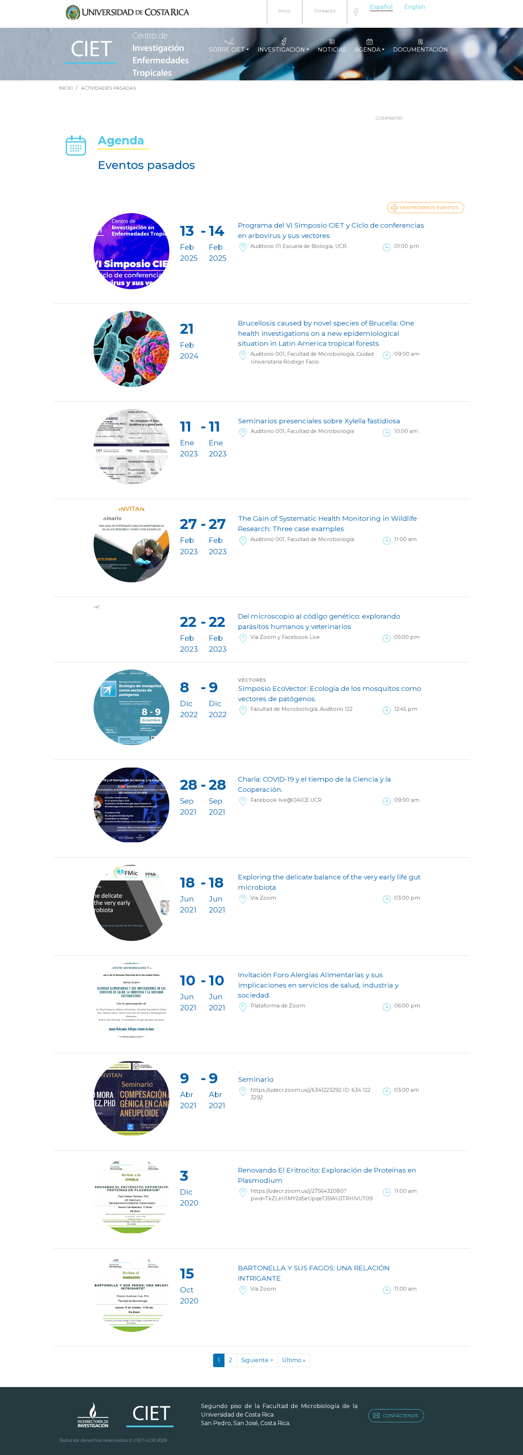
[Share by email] (441, 116)
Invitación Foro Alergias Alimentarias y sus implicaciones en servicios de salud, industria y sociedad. (318, 985)
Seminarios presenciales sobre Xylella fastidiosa (319, 421)
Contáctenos (400, 1415)
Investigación (281, 49)
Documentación (420, 49)
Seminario (256, 1079)
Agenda (367, 49)
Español (381, 7)
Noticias (332, 49)
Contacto (325, 11)
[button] (451, 116)
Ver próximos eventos (429, 207)
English (414, 7)
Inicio (285, 11)
